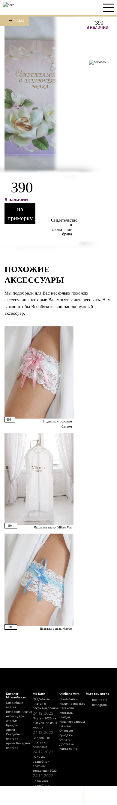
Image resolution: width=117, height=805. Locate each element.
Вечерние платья (19, 711)
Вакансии (66, 708)
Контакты (66, 712)
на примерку (20, 213)
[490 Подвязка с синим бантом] (39, 579)
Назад (19, 20)
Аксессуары (15, 716)
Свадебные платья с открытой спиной (45, 703)
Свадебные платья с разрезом (41, 742)
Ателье (11, 720)
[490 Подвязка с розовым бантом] (39, 372)
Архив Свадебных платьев (14, 734)
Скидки (64, 717)
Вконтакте (99, 699)
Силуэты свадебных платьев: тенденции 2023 (45, 763)
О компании (68, 699)
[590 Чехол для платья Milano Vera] (39, 478)
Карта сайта (68, 748)
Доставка (66, 744)
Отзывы (65, 726)
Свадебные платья (14, 705)
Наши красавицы (72, 721)
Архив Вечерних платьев (18, 745)
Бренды (12, 725)
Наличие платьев (72, 703)
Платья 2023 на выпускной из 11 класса (45, 722)
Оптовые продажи (66, 733)
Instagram (99, 705)
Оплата (64, 739)
